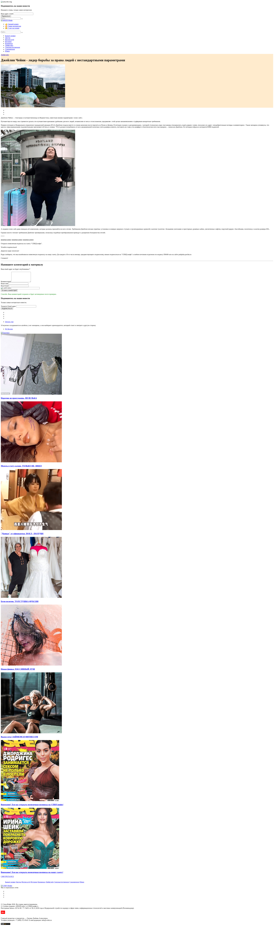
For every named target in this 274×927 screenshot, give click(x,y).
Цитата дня (9, 322)
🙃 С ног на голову (12, 28)
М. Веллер (9, 329)
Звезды (7, 38)
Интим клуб (9, 40)
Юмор (7, 51)
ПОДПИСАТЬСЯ (7, 308)
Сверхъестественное (12, 47)
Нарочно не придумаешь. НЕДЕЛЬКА (19, 398)
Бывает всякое (10, 36)
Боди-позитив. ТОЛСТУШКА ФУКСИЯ (19, 601)
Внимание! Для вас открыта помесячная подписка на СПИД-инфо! (32, 804)
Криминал (9, 43)
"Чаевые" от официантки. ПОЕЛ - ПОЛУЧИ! (22, 533)
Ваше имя (4, 283)
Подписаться (6, 16)
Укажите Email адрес (8, 306)
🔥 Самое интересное (13, 26)
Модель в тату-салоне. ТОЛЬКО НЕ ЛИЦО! (21, 466)
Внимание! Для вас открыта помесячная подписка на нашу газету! (32, 872)
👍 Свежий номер (12, 24)
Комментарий (6, 281)
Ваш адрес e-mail (7, 14)
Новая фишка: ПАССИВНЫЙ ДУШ (18, 669)
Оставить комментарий (9, 290)
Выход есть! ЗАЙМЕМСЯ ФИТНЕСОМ (19, 737)
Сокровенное (10, 49)
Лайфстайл (9, 45)
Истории (8, 41)
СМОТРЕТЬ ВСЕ (7, 876)
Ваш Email (4, 286)
